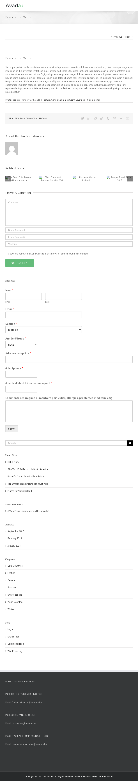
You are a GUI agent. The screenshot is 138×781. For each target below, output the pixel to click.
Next (127, 36)
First (7, 301)
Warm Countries (77, 99)
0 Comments (93, 99)
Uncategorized (15, 594)
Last (47, 301)
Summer (64, 99)
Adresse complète (18, 353)
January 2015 (14, 545)
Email (9, 309)
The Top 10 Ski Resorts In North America (28, 469)
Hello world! (14, 462)
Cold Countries (15, 565)
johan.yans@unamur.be (24, 723)
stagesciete (14, 99)
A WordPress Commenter (20, 511)
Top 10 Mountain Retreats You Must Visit (28, 483)
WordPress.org (15, 651)
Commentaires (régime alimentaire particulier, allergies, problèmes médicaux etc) (58, 398)
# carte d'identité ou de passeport (28, 383)
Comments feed (16, 643)
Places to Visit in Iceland (20, 491)
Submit (11, 428)
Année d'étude (15, 338)
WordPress (92, 776)
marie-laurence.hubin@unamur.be (29, 744)
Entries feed (13, 636)
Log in (10, 629)
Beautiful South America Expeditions (26, 476)
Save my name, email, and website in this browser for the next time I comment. (49, 253)
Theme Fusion (106, 776)
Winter (11, 609)
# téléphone (14, 368)
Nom (9, 290)
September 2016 (16, 531)
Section (11, 324)
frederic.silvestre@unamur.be (27, 702)
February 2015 (15, 538)
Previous (118, 36)
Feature (46, 99)
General (55, 99)
